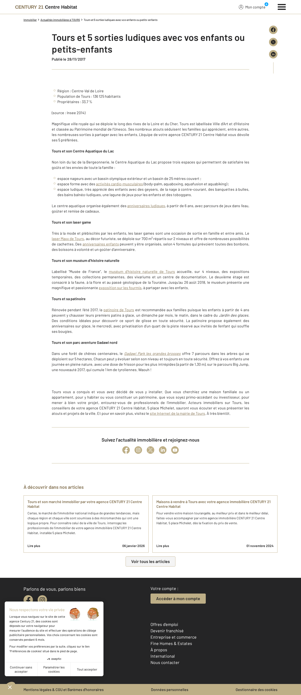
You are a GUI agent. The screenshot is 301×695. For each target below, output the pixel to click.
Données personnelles (169, 689)
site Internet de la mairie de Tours (177, 413)
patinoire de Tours (118, 309)
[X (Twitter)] (150, 450)
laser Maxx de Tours (68, 238)
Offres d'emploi (164, 624)
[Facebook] (126, 450)
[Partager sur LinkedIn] (273, 54)
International (162, 656)
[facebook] (28, 600)
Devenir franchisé (167, 630)
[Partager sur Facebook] (273, 30)
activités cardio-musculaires (119, 184)
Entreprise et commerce (173, 637)
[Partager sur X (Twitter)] (273, 42)
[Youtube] (175, 450)
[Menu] (282, 6)
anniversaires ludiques (146, 205)
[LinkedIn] (162, 450)
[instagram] (42, 600)
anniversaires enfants (101, 244)
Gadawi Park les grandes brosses (152, 353)
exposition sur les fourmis (120, 287)
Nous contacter (164, 662)
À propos (158, 649)
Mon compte (255, 7)
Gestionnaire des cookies (256, 689)
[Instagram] (138, 450)
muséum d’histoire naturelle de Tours (142, 271)
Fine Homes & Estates (171, 643)
